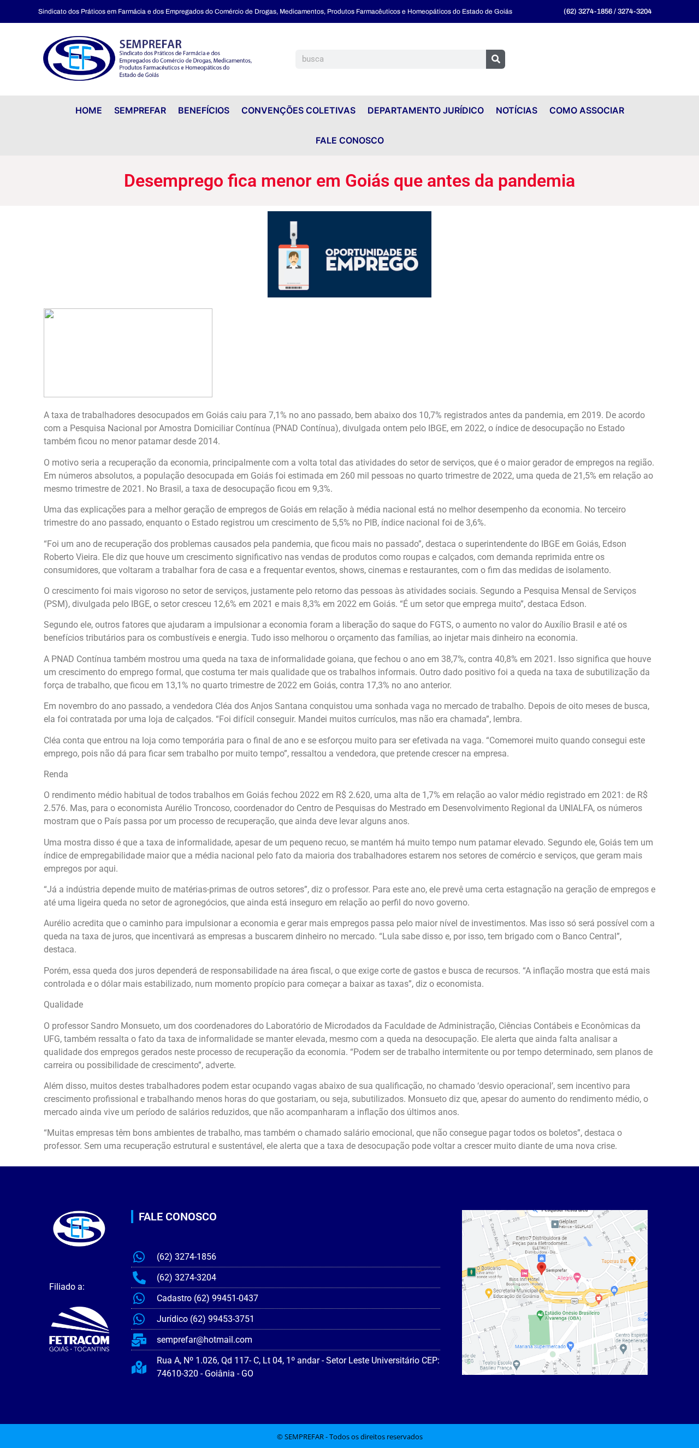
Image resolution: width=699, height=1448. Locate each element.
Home (88, 110)
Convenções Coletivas (298, 110)
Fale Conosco (350, 140)
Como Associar (586, 110)
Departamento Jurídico (426, 110)
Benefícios (203, 110)
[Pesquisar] (495, 59)
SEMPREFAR (140, 110)
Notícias (516, 110)
